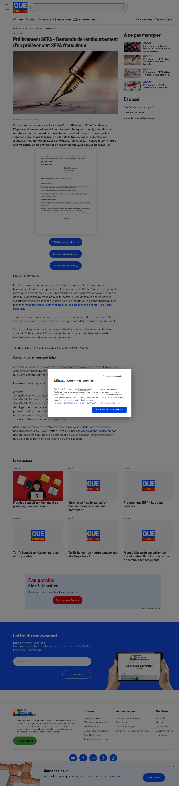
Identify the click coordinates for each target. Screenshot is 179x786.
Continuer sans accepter (112, 376)
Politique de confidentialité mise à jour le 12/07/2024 (75, 403)
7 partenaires (83, 389)
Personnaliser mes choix (110, 403)
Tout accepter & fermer (109, 410)
